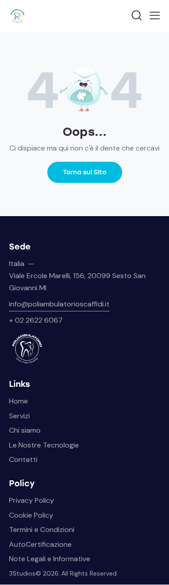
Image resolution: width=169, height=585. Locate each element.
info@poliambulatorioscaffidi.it (59, 304)
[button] (155, 15)
